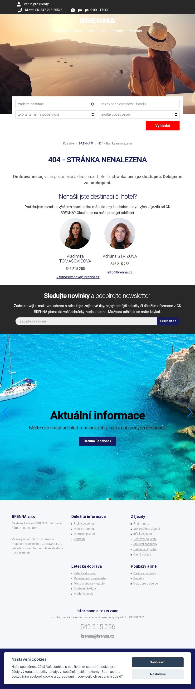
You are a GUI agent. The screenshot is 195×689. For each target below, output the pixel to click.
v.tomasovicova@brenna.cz (78, 277)
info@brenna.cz (119, 272)
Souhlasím (158, 662)
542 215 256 (97, 627)
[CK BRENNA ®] (97, 20)
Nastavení (158, 674)
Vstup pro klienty (36, 4)
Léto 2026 (96, 31)
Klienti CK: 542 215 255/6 (43, 10)
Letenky (117, 31)
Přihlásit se (168, 321)
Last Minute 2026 (67, 31)
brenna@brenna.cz (97, 636)
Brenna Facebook (97, 441)
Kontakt (135, 31)
